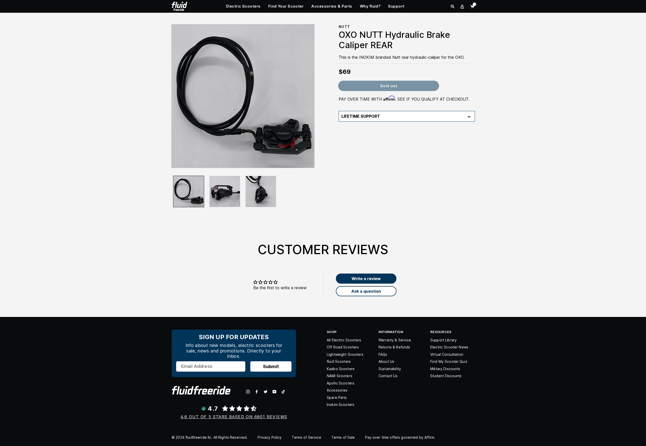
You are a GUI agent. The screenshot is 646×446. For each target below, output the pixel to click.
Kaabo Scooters (341, 369)
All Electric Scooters (344, 340)
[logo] (179, 5)
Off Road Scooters (343, 347)
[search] (452, 6)
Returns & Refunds (394, 347)
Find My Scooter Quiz (448, 361)
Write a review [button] (366, 278)
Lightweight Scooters (345, 354)
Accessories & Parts (331, 6)
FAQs (383, 354)
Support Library (443, 340)
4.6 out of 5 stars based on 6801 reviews (233, 416)
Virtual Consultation (446, 354)
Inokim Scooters (340, 404)
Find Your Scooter (286, 6)
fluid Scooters (339, 361)
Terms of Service (306, 437)
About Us (386, 361)
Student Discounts (446, 376)
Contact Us (388, 376)
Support (396, 6)
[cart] (472, 6)
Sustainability (390, 369)
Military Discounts (445, 369)
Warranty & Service (395, 340)
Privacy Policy (270, 437)
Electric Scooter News (449, 347)
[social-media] (248, 392)
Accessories (337, 390)
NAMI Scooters (339, 376)
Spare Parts (337, 397)
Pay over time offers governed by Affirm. (400, 437)
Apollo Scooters (340, 383)
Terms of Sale (343, 437)
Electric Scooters (243, 6)
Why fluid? (370, 6)
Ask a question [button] (366, 291)
